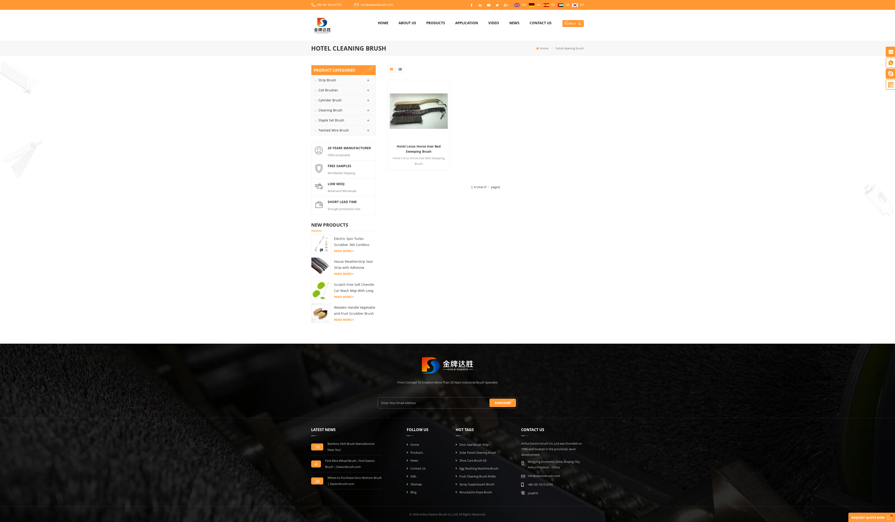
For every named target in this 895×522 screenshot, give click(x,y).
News (514, 23)
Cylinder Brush (330, 100)
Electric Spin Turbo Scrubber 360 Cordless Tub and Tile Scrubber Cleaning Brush (351, 242)
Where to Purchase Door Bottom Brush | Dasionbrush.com (354, 481)
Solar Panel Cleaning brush (477, 452)
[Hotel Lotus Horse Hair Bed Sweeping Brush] (419, 111)
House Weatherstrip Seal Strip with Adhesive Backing (353, 265)
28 (317, 481)
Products (435, 23)
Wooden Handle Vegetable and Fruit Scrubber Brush (354, 310)
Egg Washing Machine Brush (478, 468)
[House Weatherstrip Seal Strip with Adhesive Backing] (320, 267)
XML (413, 476)
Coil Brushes (328, 90)
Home (383, 23)
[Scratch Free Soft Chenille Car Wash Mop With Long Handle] (320, 290)
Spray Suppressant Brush (476, 484)
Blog (413, 492)
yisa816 (533, 493)
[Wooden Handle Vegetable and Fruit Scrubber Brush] (320, 313)
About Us (407, 23)
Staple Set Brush (331, 120)
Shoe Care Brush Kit (473, 460)
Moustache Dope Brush (475, 492)
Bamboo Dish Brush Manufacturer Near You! (351, 447)
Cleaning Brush (330, 110)
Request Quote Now (868, 517)
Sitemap (416, 484)
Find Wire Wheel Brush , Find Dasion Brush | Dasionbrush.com (350, 464)
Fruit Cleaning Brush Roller (477, 476)
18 (317, 447)
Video (493, 23)
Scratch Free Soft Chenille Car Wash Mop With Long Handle (354, 288)
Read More (343, 251)
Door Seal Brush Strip (474, 444)
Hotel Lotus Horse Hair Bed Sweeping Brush (419, 149)
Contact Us (540, 23)
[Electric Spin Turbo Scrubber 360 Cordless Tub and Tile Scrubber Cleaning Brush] (320, 244)
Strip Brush (327, 80)
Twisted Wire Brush (333, 130)
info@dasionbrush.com (377, 5)
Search (570, 23)
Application (466, 23)
